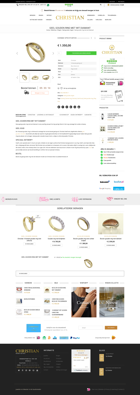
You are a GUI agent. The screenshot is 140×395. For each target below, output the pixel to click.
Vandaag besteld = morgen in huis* (26, 1)
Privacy (107, 389)
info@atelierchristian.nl (30, 365)
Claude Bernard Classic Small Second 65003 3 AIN (115, 115)
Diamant (74, 98)
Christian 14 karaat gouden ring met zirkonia (29, 240)
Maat (59, 84)
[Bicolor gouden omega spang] (19, 312)
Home (48, 30)
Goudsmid (47, 358)
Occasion (58, 358)
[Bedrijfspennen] (19, 301)
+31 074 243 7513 (31, 363)
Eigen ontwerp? (77, 115)
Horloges (99, 19)
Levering (114, 389)
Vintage (49, 15)
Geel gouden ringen (67, 30)
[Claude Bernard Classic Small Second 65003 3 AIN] (102, 116)
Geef (90, 147)
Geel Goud (80, 98)
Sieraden (32, 15)
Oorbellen (101, 15)
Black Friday (110, 353)
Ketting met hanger (36, 19)
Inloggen (112, 1)
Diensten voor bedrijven (113, 368)
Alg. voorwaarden (49, 367)
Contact (46, 370)
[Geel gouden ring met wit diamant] (24, 77)
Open (119, 96)
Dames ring (68, 98)
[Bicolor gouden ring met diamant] (47, 290)
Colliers (90, 19)
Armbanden (91, 15)
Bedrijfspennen (29, 299)
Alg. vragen (47, 364)
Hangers (49, 19)
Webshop (53, 30)
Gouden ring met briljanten (56, 239)
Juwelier (46, 355)
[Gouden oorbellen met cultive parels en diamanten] (102, 128)
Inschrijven (121, 1)
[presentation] (17, 53)
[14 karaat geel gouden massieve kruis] (102, 140)
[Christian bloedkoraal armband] (19, 290)
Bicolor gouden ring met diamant (110, 239)
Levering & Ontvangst (45, 115)
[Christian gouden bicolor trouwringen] (47, 301)
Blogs (102, 350)
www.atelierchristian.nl (28, 367)
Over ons (94, 389)
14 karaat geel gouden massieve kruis (115, 139)
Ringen (41, 15)
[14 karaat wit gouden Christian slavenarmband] (47, 312)
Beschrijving (21, 115)
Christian (31, 115)
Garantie (87, 115)
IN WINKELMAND (29, 244)
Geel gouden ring (88, 98)
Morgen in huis (40, 93)
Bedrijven (108, 19)
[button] (21, 70)
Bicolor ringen (83, 236)
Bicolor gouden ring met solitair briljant (83, 240)
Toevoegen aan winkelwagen (81, 53)
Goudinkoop (64, 115)
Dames (63, 98)
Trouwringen (112, 15)
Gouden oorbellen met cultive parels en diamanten (115, 127)
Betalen (101, 389)
